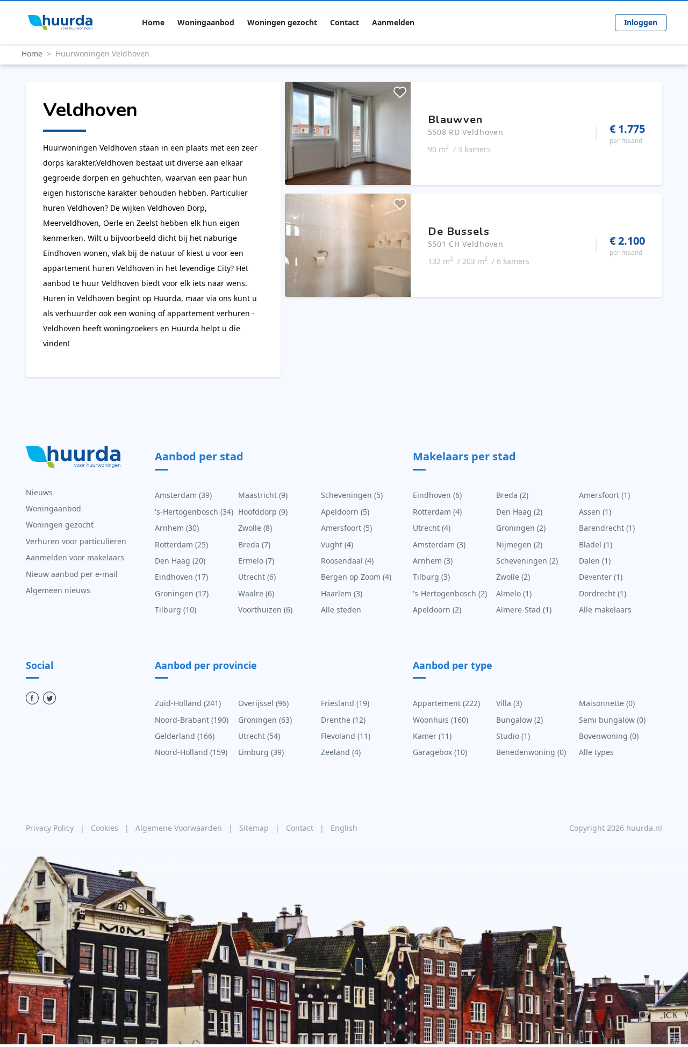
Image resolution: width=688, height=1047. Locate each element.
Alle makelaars (605, 609)
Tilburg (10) (175, 609)
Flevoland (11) (345, 736)
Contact (344, 22)
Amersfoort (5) (346, 528)
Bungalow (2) (519, 720)
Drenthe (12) (343, 720)
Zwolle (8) (255, 528)
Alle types (596, 752)
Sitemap (255, 828)
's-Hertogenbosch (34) (194, 512)
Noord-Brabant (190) (191, 720)
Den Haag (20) (180, 560)
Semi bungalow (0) (612, 720)
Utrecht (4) (431, 528)
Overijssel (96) (263, 703)
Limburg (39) (261, 752)
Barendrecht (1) (607, 528)
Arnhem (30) (177, 528)
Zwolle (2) (513, 577)
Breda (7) (254, 544)
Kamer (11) (432, 736)
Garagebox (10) (440, 752)
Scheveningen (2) (527, 560)
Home (153, 22)
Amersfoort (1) (604, 495)
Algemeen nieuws (58, 590)
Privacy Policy (51, 828)
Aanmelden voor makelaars (75, 557)
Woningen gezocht (282, 22)
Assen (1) (595, 512)
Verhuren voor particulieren (76, 541)
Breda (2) (512, 495)
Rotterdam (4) (437, 512)
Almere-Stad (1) (523, 609)
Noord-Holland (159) (191, 752)
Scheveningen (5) (352, 495)
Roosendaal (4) (347, 560)
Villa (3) (509, 703)
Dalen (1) (595, 560)
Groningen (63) (265, 720)
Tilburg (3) (431, 577)
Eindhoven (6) (437, 495)
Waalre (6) (256, 593)
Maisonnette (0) (607, 703)
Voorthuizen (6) (265, 609)
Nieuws (39, 492)
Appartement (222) (446, 703)
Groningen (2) (521, 528)
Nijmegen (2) (519, 544)
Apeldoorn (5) (345, 512)
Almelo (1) (514, 593)
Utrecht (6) (257, 577)
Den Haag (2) (519, 512)
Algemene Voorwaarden (179, 828)
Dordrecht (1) (602, 593)
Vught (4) (337, 544)
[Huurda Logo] (60, 22)
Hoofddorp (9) (263, 512)
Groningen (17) (182, 593)
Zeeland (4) (341, 752)
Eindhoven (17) (181, 577)
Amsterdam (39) (183, 495)
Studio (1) (513, 736)
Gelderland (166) (184, 736)
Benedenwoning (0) (531, 752)
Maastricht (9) (263, 495)
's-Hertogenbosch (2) (450, 593)
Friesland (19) (345, 703)
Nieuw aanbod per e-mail (72, 574)
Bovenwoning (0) (609, 736)
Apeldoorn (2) (437, 609)
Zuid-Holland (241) (188, 703)
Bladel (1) (595, 544)
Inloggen (640, 22)
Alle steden (341, 609)
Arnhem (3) (433, 560)
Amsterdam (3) (439, 544)
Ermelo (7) (256, 560)
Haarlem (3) (341, 593)
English (344, 828)
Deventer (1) (600, 577)
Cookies (105, 828)
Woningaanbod (205, 22)
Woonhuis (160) (440, 720)
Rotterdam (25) (181, 544)
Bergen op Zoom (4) (356, 577)
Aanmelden (393, 22)
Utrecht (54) (259, 736)
